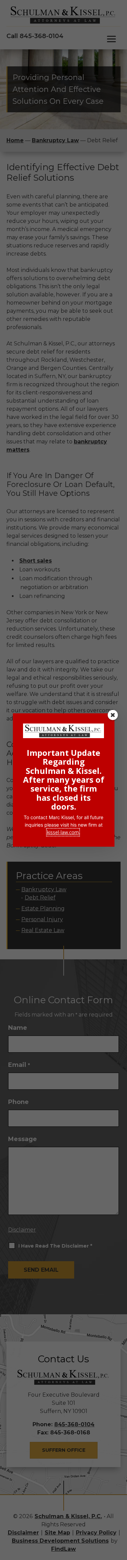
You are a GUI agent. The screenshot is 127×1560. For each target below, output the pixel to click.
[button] (113, 715)
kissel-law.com (63, 832)
